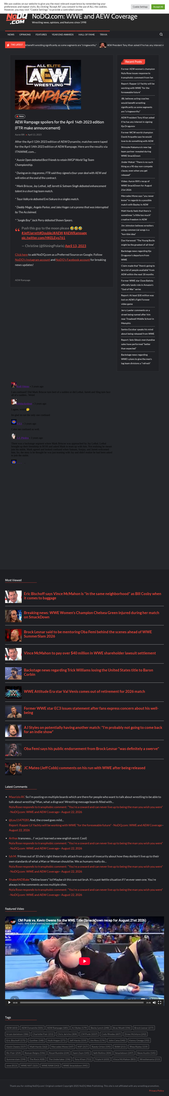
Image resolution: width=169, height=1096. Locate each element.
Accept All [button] (158, 6)
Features (41, 34)
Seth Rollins (102, 1053)
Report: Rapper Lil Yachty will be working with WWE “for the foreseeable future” (137, 88)
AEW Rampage (22, 280)
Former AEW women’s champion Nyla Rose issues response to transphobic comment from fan (138, 73)
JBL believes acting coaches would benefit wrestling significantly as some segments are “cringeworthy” (136, 105)
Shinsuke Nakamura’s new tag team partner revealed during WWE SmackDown (136, 151)
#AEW (58, 233)
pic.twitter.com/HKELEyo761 (43, 238)
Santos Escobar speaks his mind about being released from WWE (137, 331)
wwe (11, 1065)
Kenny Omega (139, 1040)
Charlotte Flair (43, 1034)
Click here (21, 254)
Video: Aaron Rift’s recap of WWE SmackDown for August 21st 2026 (136, 185)
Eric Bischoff (15, 1040)
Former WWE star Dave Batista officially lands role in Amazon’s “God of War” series (137, 285)
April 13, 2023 (75, 246)
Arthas (13, 838)
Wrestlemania (150, 1059)
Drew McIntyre (135, 1034)
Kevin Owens (16, 1046)
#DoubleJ (46, 233)
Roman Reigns (35, 1053)
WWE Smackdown (75, 1065)
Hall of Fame (87, 34)
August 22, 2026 (71, 812)
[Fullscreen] (159, 1002)
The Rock (37, 1059)
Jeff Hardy (78, 1040)
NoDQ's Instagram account (32, 259)
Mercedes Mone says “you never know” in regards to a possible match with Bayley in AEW (137, 200)
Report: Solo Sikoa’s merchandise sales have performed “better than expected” (138, 344)
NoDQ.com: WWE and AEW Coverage (84, 16)
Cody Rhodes (111, 1034)
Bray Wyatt (121, 1027)
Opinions (25, 34)
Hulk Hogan (57, 1040)
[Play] (9, 1002)
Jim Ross (97, 1040)
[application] (84, 961)
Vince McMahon (124, 1059)
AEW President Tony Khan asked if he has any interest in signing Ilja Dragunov (121, 45)
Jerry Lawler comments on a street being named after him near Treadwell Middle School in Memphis (137, 316)
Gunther (36, 1040)
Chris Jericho (67, 1034)
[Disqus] (62, 422)
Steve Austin (146, 1053)
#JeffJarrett (30, 233)
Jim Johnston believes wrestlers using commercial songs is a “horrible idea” (137, 230)
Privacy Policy (156, 1090)
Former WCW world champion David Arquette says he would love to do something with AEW (137, 136)
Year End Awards (62, 34)
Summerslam (16, 1059)
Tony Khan (82, 1059)
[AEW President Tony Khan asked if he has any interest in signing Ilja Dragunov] (78, 45)
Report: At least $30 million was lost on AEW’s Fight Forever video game (137, 299)
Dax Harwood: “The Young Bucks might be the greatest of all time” (138, 242)
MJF (83, 1046)
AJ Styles (79, 1027)
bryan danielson (17, 1034)
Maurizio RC (17, 797)
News (11, 34)
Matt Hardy (38, 1046)
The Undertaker (59, 1059)
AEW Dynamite (32, 1027)
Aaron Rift (20, 134)
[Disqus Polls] (62, 334)
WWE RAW (50, 1065)
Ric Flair (13, 1053)
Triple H (102, 1059)
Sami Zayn (81, 1053)
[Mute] (154, 1002)
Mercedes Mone (62, 1046)
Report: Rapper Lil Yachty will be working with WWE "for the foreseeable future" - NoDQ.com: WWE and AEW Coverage (85, 825)
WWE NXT (29, 1065)
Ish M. (13, 856)
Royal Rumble (59, 1053)
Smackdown (124, 1053)
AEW (11, 1027)
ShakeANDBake (19, 879)
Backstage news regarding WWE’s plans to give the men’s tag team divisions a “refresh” (136, 359)
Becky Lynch (100, 1027)
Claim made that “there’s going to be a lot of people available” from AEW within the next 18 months (138, 270)
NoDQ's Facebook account (73, 259)
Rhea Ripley (139, 1046)
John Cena (117, 1040)
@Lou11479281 (19, 820)
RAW (120, 1046)
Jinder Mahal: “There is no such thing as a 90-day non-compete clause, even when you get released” (137, 168)
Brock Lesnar (143, 1027)
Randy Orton (101, 1046)
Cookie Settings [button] (140, 6)
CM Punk (89, 1034)
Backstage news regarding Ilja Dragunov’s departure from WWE (136, 255)
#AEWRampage (75, 233)
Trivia (103, 34)
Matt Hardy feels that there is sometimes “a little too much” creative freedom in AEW (136, 215)
